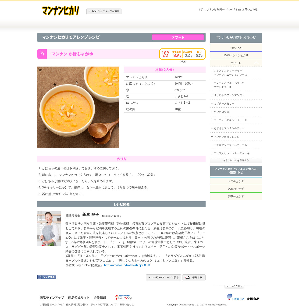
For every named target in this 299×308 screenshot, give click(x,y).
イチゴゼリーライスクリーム (230, 144)
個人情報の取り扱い (77, 304)
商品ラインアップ (52, 297)
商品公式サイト (78, 297)
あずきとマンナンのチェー (229, 128)
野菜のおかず (236, 196)
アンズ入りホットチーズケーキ (232, 153)
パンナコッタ (221, 111)
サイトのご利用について (103, 304)
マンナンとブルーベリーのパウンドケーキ (229, 84)
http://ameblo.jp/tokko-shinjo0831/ (127, 265)
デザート (236, 63)
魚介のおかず (236, 188)
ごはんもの (236, 47)
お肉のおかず (236, 181)
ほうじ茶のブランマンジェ (229, 95)
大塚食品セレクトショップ (123, 297)
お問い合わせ (248, 9)
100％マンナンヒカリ (236, 55)
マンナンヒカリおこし (226, 136)
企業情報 (100, 297)
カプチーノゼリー (224, 103)
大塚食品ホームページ (52, 304)
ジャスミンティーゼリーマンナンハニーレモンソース (230, 72)
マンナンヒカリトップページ (217, 9)
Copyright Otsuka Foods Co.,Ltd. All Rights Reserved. (197, 305)
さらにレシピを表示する (236, 160)
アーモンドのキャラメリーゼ (230, 120)
